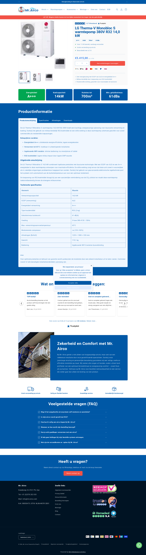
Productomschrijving (28, 120)
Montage (58, 507)
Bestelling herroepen (62, 500)
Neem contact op (73, 473)
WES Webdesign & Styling (77, 552)
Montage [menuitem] (83, 9)
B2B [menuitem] (108, 9)
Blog (56, 511)
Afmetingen (56, 120)
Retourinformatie (61, 497)
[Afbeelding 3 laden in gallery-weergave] (49, 77)
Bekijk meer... (92, 321)
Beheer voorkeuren (73, 287)
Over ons (58, 504)
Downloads (68, 120)
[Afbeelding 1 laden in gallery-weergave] (24, 77)
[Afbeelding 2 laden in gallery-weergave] (36, 77)
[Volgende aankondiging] (127, 2)
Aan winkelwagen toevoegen (107, 63)
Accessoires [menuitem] (71, 9)
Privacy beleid (59, 493)
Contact (57, 514)
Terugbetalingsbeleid (71, 544)
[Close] (91, 265)
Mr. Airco (25, 544)
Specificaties (44, 120)
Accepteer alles (73, 283)
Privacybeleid (45, 544)
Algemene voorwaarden (63, 490)
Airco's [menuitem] (44, 9)
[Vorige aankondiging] (19, 2)
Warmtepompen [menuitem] (56, 9)
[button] (117, 9)
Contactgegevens (84, 544)
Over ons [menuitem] (94, 9)
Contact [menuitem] (102, 9)
